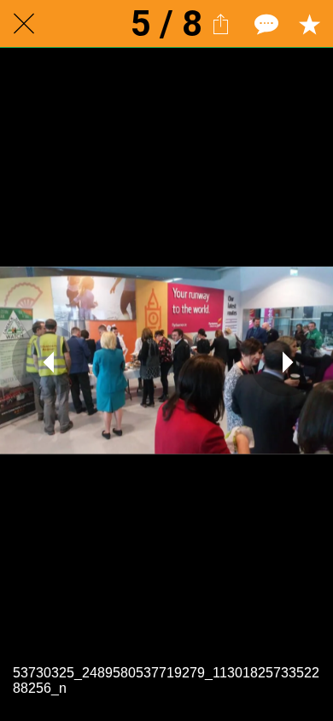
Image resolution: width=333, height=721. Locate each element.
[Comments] (264, 23)
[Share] (220, 23)
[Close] (24, 24)
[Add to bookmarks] (309, 23)
